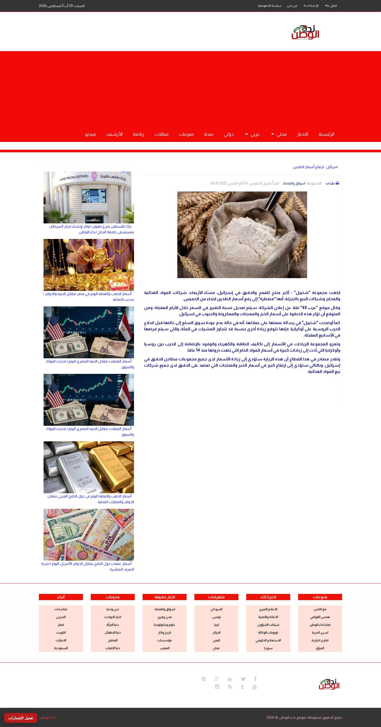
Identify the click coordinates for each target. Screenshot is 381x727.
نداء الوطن (47, 717)
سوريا (268, 648)
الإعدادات (312, 6)
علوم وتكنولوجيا (164, 625)
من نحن (292, 6)
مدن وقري (165, 617)
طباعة (330, 183)
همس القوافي (320, 617)
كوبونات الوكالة (268, 632)
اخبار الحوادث (112, 617)
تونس (216, 617)
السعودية (61, 648)
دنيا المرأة (113, 625)
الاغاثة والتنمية (268, 617)
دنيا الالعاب (112, 648)
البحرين (61, 617)
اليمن (216, 640)
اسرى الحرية (320, 632)
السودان (216, 609)
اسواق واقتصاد (294, 183)
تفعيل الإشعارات (20, 718)
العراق (320, 648)
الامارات (61, 640)
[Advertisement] (190, 87)
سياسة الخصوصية (270, 6)
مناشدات (60, 609)
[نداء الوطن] (329, 684)
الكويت (61, 632)
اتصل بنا (332, 6)
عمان (216, 648)
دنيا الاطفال (113, 632)
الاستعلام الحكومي (268, 640)
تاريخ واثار (164, 632)
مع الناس (320, 609)
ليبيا (216, 625)
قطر (61, 625)
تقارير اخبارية (320, 640)
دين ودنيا (113, 609)
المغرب (165, 648)
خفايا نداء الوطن (320, 625)
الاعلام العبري (268, 609)
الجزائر (217, 632)
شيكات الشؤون (268, 625)
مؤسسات (164, 640)
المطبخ (113, 640)
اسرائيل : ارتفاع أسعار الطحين (315, 167)
